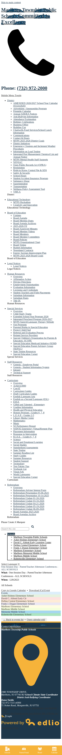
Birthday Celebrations (23, 122)
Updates (17, 215)
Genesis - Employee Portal (26, 364)
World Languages (21, 474)
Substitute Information (23, 295)
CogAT (16, 388)
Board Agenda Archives (24, 223)
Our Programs (20, 324)
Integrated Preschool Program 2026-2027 (32, 319)
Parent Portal (24, 753)
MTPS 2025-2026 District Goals (28, 141)
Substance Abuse (21, 181)
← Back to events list (13, 619)
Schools (7, 753)
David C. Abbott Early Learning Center (32, 542)
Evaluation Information (24, 287)
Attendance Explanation (24, 119)
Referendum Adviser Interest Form (29, 490)
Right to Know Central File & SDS (30, 170)
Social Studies (20, 445)
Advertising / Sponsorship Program (30, 108)
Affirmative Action (22, 279)
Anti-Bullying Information (25, 116)
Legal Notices (19, 266)
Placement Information (24, 431)
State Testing (19, 450)
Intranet (16, 370)
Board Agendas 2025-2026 (26, 511)
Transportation (20, 186)
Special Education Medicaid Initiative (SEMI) (35, 343)
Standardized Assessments (25, 447)
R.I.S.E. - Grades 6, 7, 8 (24, 437)
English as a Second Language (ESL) (31, 399)
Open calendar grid (36, 619)
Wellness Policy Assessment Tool (29, 189)
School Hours (19, 175)
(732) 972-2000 (32, 88)
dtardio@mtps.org (10, 708)
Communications (21, 135)
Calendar (54, 753)
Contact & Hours (21, 138)
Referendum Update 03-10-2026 (28, 501)
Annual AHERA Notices (25, 114)
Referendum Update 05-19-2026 (28, 506)
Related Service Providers (25, 335)
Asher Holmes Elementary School (30, 539)
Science (17, 439)
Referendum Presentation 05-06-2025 (31, 493)
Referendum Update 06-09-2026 (28, 509)
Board (40, 753)
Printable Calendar (22, 111)
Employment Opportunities (26, 284)
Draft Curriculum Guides (25, 394)
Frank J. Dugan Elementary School (30, 548)
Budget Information (22, 247)
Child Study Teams (22, 314)
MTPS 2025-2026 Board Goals (28, 255)
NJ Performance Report (24, 426)
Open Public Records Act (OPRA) (29, 165)
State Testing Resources (24, 351)
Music (16, 423)
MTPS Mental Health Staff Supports (30, 159)
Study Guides (19, 455)
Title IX (17, 300)
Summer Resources (22, 458)
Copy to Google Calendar (13, 590)
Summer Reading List (23, 453)
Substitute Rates (20, 298)
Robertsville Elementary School (29, 558)
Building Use (19, 127)
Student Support (21, 461)
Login (6, 716)
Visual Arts (18, 471)
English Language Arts (24, 396)
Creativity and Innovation (25, 205)
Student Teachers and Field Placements (31, 292)
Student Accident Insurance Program (30, 178)
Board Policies (20, 239)
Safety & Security (21, 173)
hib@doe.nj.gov (8, 697)
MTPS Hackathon (22, 202)
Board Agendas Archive (24, 514)
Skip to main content (11, 2)
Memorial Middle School (13, 612)
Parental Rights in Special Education (30, 327)
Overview (18, 276)
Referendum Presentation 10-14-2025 (31, 495)
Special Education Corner (25, 354)
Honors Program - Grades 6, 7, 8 (28, 412)
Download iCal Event (39, 590)
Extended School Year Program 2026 (30, 316)
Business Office (20, 124)
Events (4, 593)
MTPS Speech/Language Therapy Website (33, 322)
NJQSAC (18, 162)
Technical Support (22, 372)
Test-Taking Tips (21, 466)
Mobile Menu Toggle (11, 95)
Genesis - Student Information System (31, 367)
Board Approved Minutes (25, 229)
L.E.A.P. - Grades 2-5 (23, 415)
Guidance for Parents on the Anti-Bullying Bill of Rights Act (29, 713)
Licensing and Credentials (25, 290)
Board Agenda (20, 218)
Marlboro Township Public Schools (30, 537)
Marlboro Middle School (25, 556)
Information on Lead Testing (26, 151)
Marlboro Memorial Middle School (30, 553)
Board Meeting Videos (24, 231)
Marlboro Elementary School (27, 550)
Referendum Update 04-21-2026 (28, 503)
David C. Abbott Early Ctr (13, 598)
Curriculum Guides (22, 391)
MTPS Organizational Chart (26, 242)
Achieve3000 (19, 386)
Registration (19, 167)
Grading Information (23, 407)
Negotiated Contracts (23, 250)
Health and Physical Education (27, 410)
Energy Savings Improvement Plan (29, 253)
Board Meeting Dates (23, 220)
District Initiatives (21, 143)
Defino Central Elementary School (30, 545)
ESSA (16, 402)
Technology (19, 463)
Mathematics (19, 420)
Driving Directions (22, 282)
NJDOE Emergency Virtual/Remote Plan (32, 428)
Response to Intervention (25, 434)
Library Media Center (23, 418)
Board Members (21, 234)
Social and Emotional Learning (28, 442)
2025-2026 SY (20, 226)
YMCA (17, 192)
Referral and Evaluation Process (28, 332)
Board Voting (19, 245)
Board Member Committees (26, 237)
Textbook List (19, 469)
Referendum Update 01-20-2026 (28, 498)
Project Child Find (22, 330)
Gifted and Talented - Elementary (29, 404)
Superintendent (20, 183)
